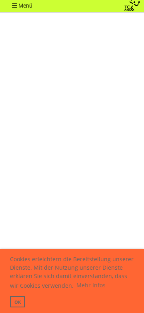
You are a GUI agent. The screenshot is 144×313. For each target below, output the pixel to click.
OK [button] (17, 302)
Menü (24, 5)
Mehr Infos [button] (91, 285)
